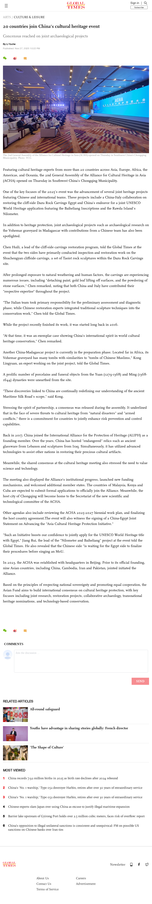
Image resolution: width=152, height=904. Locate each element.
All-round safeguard (45, 709)
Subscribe (139, 7)
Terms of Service (47, 889)
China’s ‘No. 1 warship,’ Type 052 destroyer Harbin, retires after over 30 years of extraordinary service (75, 797)
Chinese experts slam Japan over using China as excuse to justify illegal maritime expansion (69, 807)
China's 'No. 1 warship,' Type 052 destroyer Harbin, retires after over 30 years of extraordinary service (75, 788)
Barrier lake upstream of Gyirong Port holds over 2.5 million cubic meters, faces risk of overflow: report (76, 816)
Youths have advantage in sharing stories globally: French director (79, 728)
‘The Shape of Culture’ (47, 747)
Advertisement (86, 884)
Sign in (134, 3)
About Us (42, 878)
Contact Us (43, 884)
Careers (81, 878)
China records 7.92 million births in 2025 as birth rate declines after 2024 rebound (63, 778)
